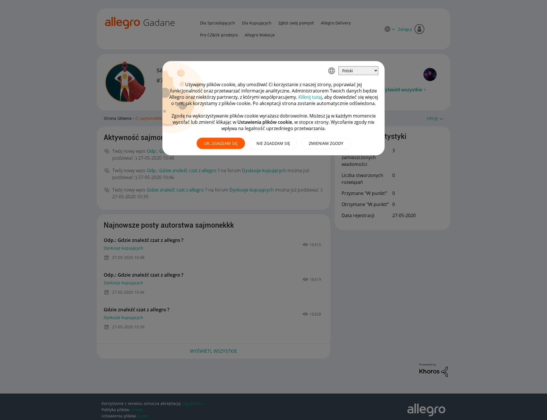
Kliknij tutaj (310, 97)
